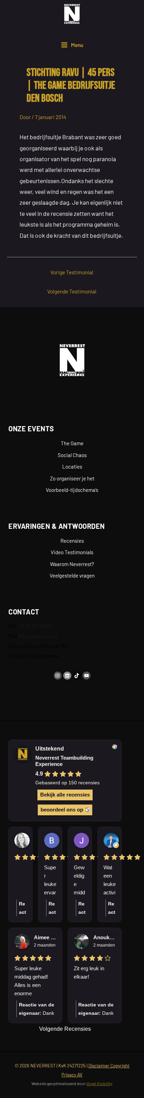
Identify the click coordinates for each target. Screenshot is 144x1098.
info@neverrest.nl (37, 636)
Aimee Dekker (45, 937)
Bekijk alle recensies (65, 795)
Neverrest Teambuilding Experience (64, 761)
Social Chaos (72, 455)
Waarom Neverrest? (72, 564)
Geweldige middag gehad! (79, 880)
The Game (72, 443)
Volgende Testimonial (71, 291)
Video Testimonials (72, 552)
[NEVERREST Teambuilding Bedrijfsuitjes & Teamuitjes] (72, 13)
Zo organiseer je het (72, 478)
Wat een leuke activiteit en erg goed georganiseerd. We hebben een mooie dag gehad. (109, 880)
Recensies (72, 541)
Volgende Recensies (65, 1029)
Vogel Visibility (99, 1083)
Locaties (72, 466)
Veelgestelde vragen (72, 575)
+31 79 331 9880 (33, 626)
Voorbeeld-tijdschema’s (72, 490)
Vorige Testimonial (71, 272)
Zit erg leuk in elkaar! (89, 972)
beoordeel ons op (62, 810)
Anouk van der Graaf (104, 937)
